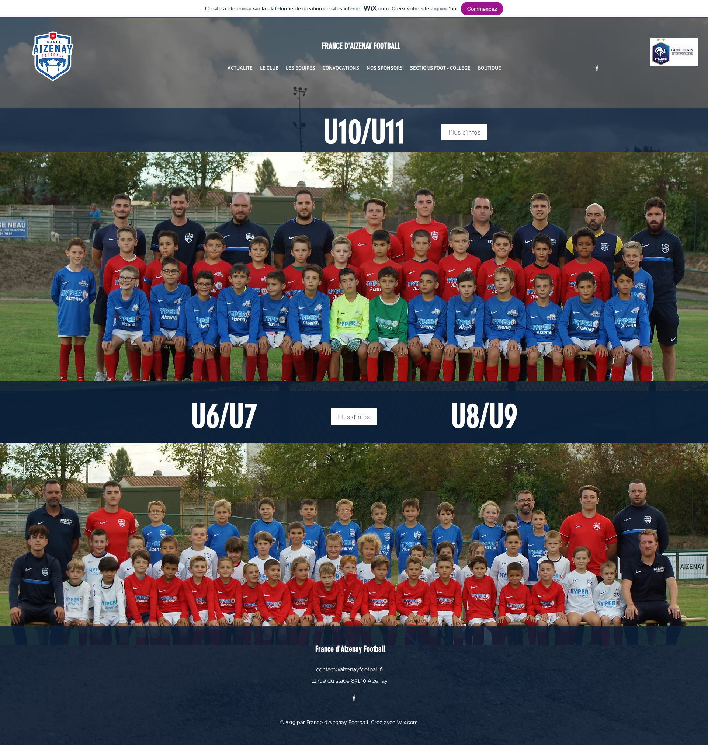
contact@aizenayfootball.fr (350, 669)
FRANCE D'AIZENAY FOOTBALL (355, 46)
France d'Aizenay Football (350, 649)
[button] (269, 68)
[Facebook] (597, 68)
